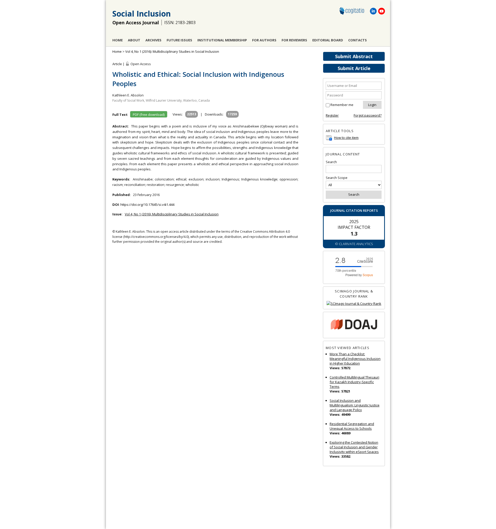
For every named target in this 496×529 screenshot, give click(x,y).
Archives (153, 40)
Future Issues (179, 40)
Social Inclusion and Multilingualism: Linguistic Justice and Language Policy (354, 405)
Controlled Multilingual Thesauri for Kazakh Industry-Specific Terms (354, 382)
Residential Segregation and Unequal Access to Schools (352, 426)
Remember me (341, 104)
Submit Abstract (354, 56)
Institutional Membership (222, 40)
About (134, 40)
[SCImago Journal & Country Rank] (354, 303)
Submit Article (354, 68)
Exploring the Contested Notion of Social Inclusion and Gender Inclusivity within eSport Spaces (354, 447)
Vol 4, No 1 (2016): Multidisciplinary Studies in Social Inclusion (172, 51)
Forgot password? (368, 115)
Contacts (357, 40)
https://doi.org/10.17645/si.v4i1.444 (147, 204)
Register (332, 115)
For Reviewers (294, 40)
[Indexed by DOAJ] (354, 325)
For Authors (264, 40)
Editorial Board (327, 40)
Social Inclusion (141, 13)
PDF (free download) (149, 114)
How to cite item (346, 137)
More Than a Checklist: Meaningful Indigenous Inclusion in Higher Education (355, 359)
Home (117, 40)
